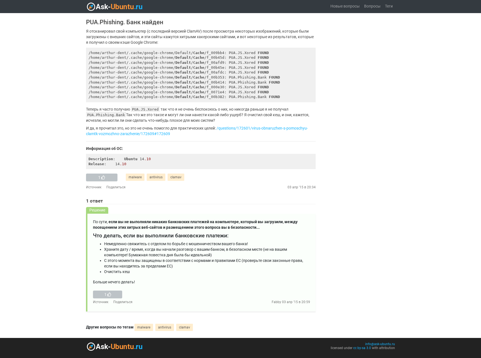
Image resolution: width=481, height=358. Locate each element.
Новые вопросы (345, 6)
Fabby (276, 302)
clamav (175, 177)
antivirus (156, 177)
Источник (93, 187)
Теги (389, 6)
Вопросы (372, 6)
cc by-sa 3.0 (362, 348)
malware (135, 177)
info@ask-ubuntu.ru (380, 344)
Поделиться (116, 187)
